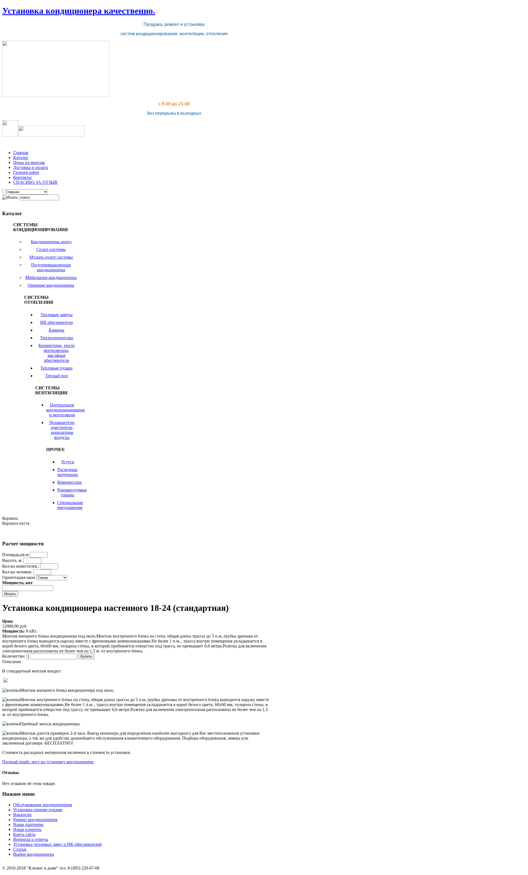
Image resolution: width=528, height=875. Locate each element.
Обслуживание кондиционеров (42, 804)
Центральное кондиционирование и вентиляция (65, 410)
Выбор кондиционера (33, 854)
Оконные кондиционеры (51, 285)
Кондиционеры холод (51, 241)
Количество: (14, 656)
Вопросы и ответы (30, 839)
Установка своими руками (37, 809)
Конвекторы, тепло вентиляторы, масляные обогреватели (56, 353)
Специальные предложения (70, 505)
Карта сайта (24, 834)
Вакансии (22, 814)
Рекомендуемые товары (72, 492)
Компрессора (69, 482)
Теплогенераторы (56, 337)
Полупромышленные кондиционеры (51, 267)
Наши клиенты (27, 829)
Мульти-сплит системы (51, 257)
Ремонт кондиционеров (35, 819)
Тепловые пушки (56, 368)
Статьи (19, 849)
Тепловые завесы (56, 314)
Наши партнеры (28, 824)
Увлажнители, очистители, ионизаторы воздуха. (62, 430)
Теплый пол (56, 375)
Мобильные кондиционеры (51, 277)
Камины (56, 330)
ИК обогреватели (56, 322)
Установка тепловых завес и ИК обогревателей (57, 844)
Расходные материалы (67, 472)
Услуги (67, 462)
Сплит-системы (51, 249)
